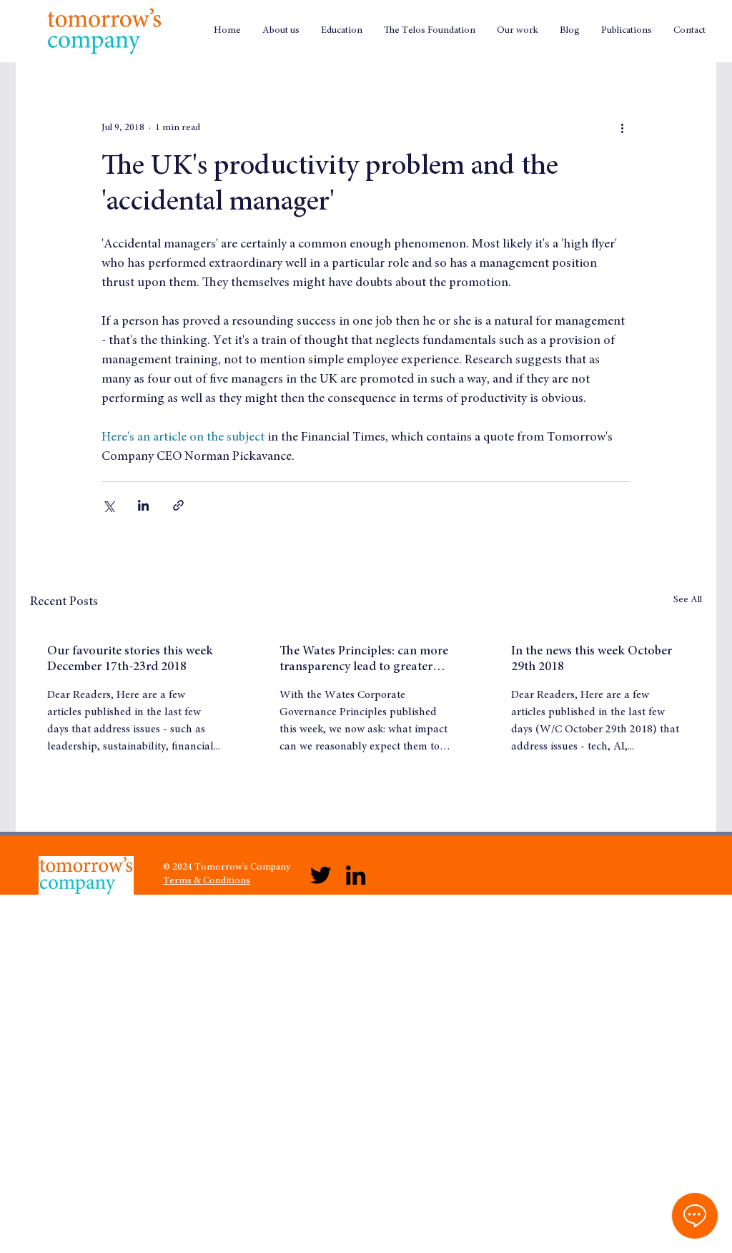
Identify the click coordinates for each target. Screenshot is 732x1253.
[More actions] (621, 128)
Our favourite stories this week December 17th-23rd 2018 (130, 659)
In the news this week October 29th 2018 (591, 659)
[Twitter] (321, 875)
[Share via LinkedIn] (143, 505)
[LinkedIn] (356, 875)
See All (687, 600)
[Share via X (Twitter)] (108, 505)
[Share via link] (178, 505)
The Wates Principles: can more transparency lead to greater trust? (364, 660)
